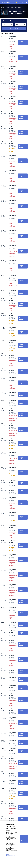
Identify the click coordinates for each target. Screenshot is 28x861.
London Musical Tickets (16, 7)
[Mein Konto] (26, 2)
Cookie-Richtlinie (9, 853)
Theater (7, 7)
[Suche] (14, 2)
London (2, 7)
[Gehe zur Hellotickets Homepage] (6, 2)
